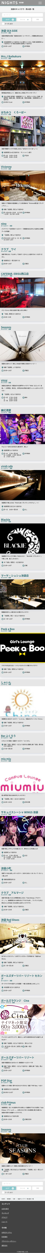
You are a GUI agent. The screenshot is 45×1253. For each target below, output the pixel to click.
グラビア (4, 1217)
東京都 (9, 1199)
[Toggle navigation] (40, 3)
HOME (3, 1199)
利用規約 (4, 1237)
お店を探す (5, 1209)
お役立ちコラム (7, 1232)
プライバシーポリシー (9, 1241)
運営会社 (4, 1245)
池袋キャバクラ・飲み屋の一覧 (26, 1199)
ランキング (5, 1213)
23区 (14, 1199)
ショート (4, 1222)
